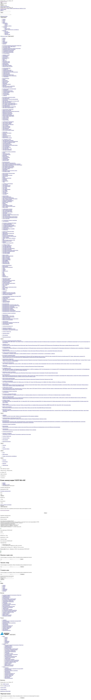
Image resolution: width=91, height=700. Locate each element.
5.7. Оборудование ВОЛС (7, 394)
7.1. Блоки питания (6, 92)
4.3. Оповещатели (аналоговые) (8, 50)
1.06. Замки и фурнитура (7, 149)
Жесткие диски (5, 82)
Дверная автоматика (35, 418)
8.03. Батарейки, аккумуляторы (8, 165)
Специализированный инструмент (9, 280)
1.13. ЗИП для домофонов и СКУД (9, 142)
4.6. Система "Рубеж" (6, 47)
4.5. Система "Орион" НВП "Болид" (9, 46)
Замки (4, 59)
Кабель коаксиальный (6, 259)
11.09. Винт (5, 194)
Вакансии (6, 33)
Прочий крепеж (5, 276)
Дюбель (25, 407)
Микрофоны (5, 83)
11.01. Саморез (5, 184)
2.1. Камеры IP (5, 69)
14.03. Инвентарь (6, 128)
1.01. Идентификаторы (7, 147)
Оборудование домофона (7, 65)
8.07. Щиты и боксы (6, 168)
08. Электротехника (6, 374)
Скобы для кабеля (6, 237)
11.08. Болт (4, 192)
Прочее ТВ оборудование (7, 137)
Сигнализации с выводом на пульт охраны (10, 329)
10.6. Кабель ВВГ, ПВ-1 (7, 246)
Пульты (4, 152)
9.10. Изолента (5, 100)
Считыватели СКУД (6, 62)
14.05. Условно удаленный (7, 122)
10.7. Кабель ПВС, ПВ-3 (7, 247)
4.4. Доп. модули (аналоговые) (8, 52)
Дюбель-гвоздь (30, 407)
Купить (22, 559)
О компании (5, 26)
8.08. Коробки (5, 169)
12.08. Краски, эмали (6, 215)
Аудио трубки (5, 56)
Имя (1, 577)
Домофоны (4, 291)
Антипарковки (5, 158)
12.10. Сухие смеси (6, 218)
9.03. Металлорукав (6, 105)
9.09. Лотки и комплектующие (8, 107)
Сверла (4, 286)
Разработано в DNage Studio (5, 691)
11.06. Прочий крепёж (6, 185)
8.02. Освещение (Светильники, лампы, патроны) (11, 163)
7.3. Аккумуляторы (6, 94)
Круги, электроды (6, 284)
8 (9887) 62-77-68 (7, 685)
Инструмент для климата (7, 281)
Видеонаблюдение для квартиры (8, 306)
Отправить (22, 574)
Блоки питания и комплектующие (9, 173)
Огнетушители (5, 118)
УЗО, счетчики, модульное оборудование (10, 198)
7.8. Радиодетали (6, 93)
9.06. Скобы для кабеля (51, 356)
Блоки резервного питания (7, 175)
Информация (5, 41)
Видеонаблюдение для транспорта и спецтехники (11, 311)
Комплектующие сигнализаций (8, 115)
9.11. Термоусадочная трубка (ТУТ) (9, 104)
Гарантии (6, 23)
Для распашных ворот (6, 154)
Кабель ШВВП (5, 260)
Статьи (6, 24)
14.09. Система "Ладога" (7, 129)
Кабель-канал (5, 232)
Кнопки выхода (5, 63)
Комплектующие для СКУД (7, 66)
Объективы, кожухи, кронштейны (9, 86)
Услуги (4, 21)
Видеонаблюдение (6, 78)
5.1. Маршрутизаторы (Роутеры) (8, 224)
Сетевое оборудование (7, 84)
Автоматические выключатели (8, 197)
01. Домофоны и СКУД (7, 139)
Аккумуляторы (5, 176)
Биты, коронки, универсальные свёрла (73, 410)
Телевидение (5, 365)
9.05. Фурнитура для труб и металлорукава (10, 99)
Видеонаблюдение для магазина (8, 309)
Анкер (4, 268)
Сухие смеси (5, 289)
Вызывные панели (6, 57)
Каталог (4, 20)
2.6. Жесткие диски (6, 72)
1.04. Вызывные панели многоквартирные (10, 141)
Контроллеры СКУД (6, 61)
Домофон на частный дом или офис (9, 292)
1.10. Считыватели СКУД (7, 144)
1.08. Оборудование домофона (8, 140)
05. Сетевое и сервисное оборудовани (9, 393)
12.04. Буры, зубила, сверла (7, 211)
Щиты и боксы (5, 202)
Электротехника (5, 195)
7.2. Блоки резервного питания (8, 91)
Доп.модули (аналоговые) (7, 114)
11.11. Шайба (5, 190)
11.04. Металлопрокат (6, 189)
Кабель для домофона (6, 258)
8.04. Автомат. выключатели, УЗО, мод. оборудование (12, 164)
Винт (3, 272)
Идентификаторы (6, 64)
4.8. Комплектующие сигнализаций (9, 49)
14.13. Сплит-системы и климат (8, 130)
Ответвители (5, 134)
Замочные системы (43, 418)
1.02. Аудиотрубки (6, 146)
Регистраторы (5, 80)
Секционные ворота (6, 157)
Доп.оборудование (6, 159)
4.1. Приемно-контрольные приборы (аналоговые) (12, 48)
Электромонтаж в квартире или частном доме (11, 322)
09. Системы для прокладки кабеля (9, 97)
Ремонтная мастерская (7, 441)
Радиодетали (42, 379)
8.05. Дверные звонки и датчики (8, 166)
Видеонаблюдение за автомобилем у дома (10, 307)
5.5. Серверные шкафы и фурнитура (9, 225)
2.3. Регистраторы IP (6, 73)
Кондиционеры (5, 314)
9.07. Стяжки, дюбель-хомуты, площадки (10, 103)
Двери (4, 181)
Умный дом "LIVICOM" (7, 110)
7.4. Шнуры (5, 95)
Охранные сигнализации (7, 327)
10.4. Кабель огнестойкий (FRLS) (9, 248)
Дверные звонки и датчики (7, 205)
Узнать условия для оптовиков (5, 504)
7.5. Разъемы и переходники (8, 90)
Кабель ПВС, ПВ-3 (6, 262)
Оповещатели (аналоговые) (7, 113)
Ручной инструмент (6, 282)
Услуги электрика (6, 324)
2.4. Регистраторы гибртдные (22, 348)
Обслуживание (5, 335)
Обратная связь (7, 34)
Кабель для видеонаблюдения (8, 255)
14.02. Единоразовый (6, 126)
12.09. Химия (5, 212)
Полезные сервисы (8, 25)
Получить (2, 579)
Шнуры (4, 177)
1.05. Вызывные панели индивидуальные (10, 145)
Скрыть (2, 338)
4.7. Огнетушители (6, 53)
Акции (4, 588)
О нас (6, 27)
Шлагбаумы (5, 155)
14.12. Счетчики (5, 125)
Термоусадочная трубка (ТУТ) (8, 242)
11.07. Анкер (5, 188)
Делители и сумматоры (7, 135)
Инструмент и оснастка (7, 278)
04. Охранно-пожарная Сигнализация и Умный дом (12, 45)
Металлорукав (5, 234)
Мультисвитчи (5, 136)
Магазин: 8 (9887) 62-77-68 (20, 8)
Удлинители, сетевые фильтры (8, 200)
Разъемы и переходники (7, 178)
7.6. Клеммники (5, 89)
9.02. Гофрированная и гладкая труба (9, 106)
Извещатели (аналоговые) (7, 112)
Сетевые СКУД (5, 298)
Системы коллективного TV (8, 326)
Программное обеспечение (57, 350)
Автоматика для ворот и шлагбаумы (9, 151)
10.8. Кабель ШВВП (6, 253)
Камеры (4, 79)
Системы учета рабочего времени (9, 299)
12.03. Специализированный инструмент (10, 217)
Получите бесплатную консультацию (7, 576)
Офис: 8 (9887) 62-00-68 (11, 8)
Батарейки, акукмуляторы (7, 201)
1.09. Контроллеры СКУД (13, 370)
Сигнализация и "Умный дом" (8, 109)
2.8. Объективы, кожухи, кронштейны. (9, 75)
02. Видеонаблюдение (6, 68)
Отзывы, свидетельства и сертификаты (12, 29)
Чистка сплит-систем (6, 317)
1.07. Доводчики (5, 370)
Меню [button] (4, 636)
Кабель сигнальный (6, 257)
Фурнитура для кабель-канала (8, 235)
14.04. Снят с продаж (6, 127)
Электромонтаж (5, 321)
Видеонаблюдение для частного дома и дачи (10, 304)
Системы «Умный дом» (7, 331)
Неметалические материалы (8, 267)
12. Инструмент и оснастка (7, 387)
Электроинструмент (6, 279)
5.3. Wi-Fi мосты (5, 227)
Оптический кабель (6, 263)
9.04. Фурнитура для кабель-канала (9, 102)
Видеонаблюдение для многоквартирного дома (11, 305)
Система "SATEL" (6, 119)
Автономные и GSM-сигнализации (9, 328)
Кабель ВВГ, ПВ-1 (6, 261)
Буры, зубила (5, 285)
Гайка (4, 273)
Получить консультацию (4, 510)
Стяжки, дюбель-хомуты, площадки (9, 238)
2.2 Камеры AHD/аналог (12, 348)
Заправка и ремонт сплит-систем (8, 316)
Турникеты (5, 300)
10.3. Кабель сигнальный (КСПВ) (9, 251)
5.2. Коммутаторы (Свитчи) (7, 226)
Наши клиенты (7, 28)
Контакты (4, 30)
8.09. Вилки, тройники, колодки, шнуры (10, 170)
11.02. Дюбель (5, 191)
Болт (3, 271)
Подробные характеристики (5, 491)
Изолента (4, 241)
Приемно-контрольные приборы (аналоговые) (11, 111)
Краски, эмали (83, 410)
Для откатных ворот (6, 153)
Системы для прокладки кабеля (8, 231)
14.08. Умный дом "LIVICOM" (8, 124)
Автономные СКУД (6, 297)
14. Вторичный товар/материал (8, 121)
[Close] (0, 699)
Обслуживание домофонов (7, 294)
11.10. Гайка (5, 187)
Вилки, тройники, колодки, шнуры (9, 206)
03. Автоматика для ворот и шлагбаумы (10, 220)
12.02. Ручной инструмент (7, 388)
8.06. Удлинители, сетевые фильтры (9, 375)
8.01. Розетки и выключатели (8, 167)
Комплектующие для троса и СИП (77, 397)
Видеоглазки (5, 58)
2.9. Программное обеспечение (8, 74)
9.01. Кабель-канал (6, 98)
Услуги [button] (4, 666)
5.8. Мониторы (5, 229)
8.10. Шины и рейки (6, 171)
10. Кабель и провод (6, 244)
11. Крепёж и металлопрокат (8, 183)
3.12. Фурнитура (5, 221)
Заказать (2, 495)
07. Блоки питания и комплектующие (9, 88)
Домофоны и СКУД (6, 344)
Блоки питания (5, 174)
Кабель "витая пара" (6, 256)
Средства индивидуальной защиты (9, 283)
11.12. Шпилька (5, 193)
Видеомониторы (5, 55)
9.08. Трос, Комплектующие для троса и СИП (39, 356)
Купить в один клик (4, 506)
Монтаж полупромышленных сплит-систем (10, 318)
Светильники (5, 204)
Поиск (2, 12)
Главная (4, 19)
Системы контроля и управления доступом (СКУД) (12, 296)
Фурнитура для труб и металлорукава (9, 236)
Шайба (4, 274)
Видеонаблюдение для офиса (8, 308)
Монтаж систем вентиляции (8, 319)
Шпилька (4, 275)
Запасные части (5, 180)
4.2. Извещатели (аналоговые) (8, 51)
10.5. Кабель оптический (7, 249)
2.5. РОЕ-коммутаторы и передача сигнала (10, 71)
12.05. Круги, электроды (7, 213)
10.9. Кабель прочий (6, 252)
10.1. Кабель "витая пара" (7, 245)
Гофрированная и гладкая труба (8, 233)
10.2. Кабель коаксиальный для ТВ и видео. (10, 250)
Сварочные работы (6, 333)
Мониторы (4, 85)
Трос (3, 239)
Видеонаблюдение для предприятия (9, 310)
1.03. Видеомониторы (6, 143)
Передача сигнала (6, 81)
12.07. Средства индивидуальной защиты (10, 216)
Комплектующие (6, 160)
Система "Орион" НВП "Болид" (8, 116)
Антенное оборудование (7, 366)
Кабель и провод (8, 663)
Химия (4, 288)
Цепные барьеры (6, 156)
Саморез (4, 269)
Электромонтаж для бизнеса (8, 323)
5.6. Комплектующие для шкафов (8, 228)
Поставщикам (7, 32)
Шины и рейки (5, 207)
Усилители (4, 133)
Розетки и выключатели (7, 196)
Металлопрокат (5, 266)
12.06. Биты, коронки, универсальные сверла (11, 214)
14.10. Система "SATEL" (7, 123)
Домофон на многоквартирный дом (9, 293)
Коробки (4, 203)
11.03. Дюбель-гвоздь (6, 186)
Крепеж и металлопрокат (7, 265)
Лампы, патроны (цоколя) (7, 199)
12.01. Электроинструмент (7, 210)
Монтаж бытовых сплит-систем (8, 315)
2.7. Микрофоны (5, 76)
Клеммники (37, 379)
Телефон (1, 578)
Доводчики (5, 60)
